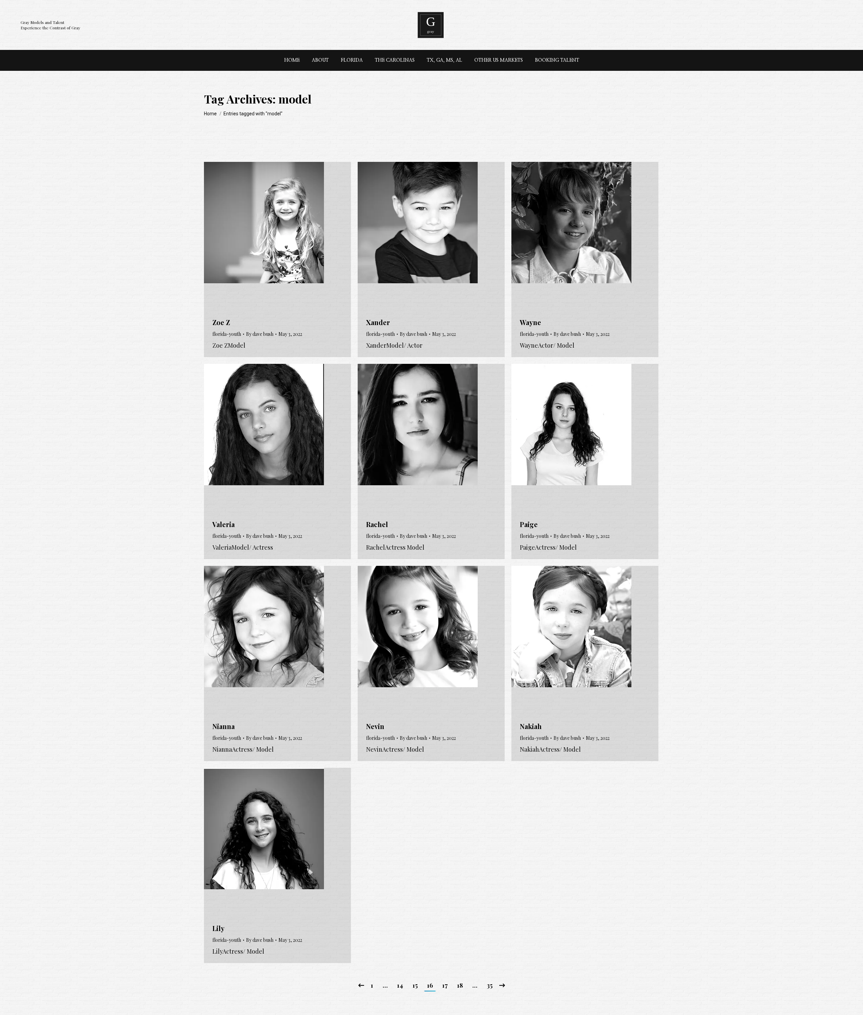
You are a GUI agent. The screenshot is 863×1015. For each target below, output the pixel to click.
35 (490, 985)
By (259, 334)
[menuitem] (292, 60)
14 (400, 985)
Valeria (223, 524)
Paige (529, 524)
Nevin (375, 726)
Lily (218, 928)
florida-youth (226, 334)
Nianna (223, 726)
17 (445, 985)
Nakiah (531, 726)
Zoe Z (221, 322)
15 (415, 985)
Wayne (530, 322)
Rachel (377, 524)
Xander (378, 322)
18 (460, 985)
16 (430, 985)
